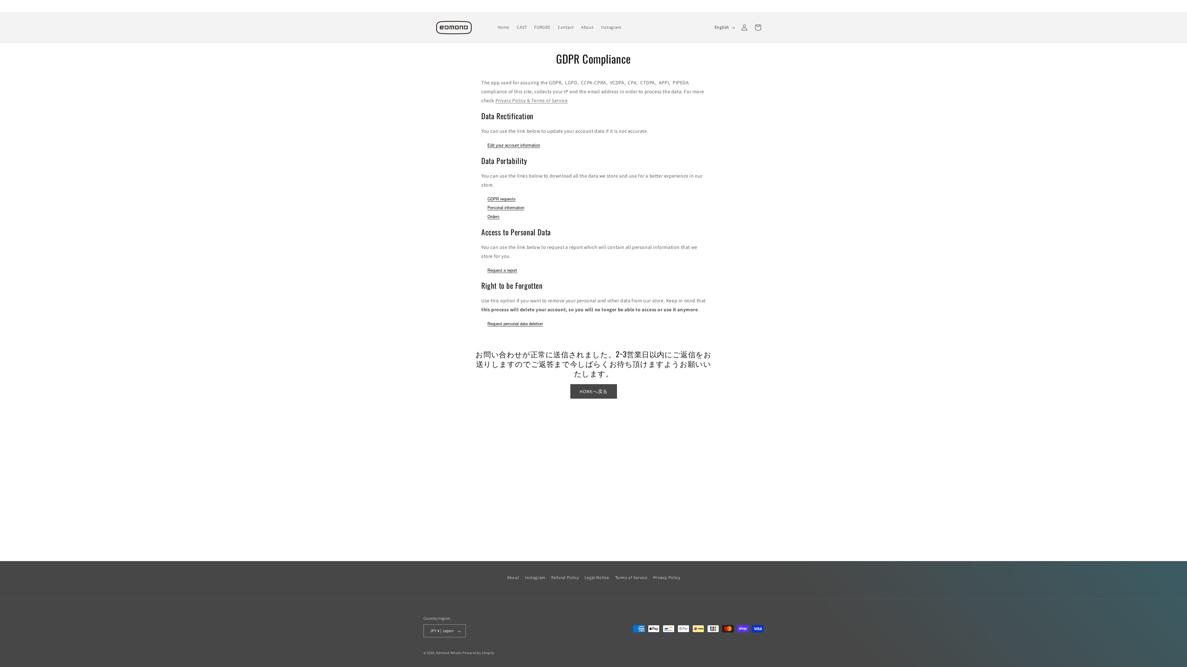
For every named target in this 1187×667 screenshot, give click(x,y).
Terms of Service (631, 577)
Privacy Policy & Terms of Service (532, 100)
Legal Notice (597, 577)
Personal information (505, 207)
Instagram (535, 577)
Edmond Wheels (449, 653)
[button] (758, 27)
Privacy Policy (666, 577)
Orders (493, 216)
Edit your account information (513, 145)
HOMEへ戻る (594, 391)
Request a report (502, 270)
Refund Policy (565, 577)
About (513, 577)
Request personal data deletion (515, 323)
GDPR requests (501, 198)
